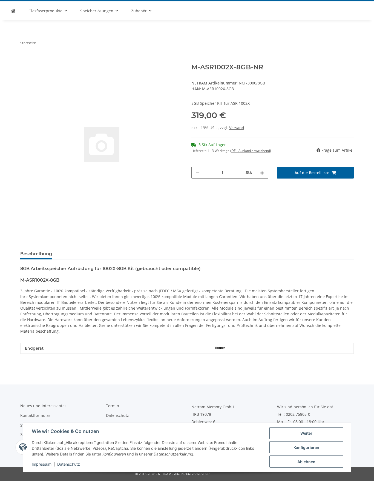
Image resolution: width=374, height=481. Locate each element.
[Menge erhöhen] (262, 172)
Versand (236, 127)
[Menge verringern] (198, 172)
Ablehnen (306, 461)
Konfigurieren (306, 447)
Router (220, 348)
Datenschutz (68, 464)
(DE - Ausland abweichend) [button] (250, 150)
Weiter (306, 433)
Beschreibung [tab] (36, 253)
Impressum (41, 464)
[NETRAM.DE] (13, 10)
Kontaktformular (35, 415)
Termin (112, 405)
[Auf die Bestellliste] (24, 60)
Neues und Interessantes (43, 405)
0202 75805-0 (298, 414)
